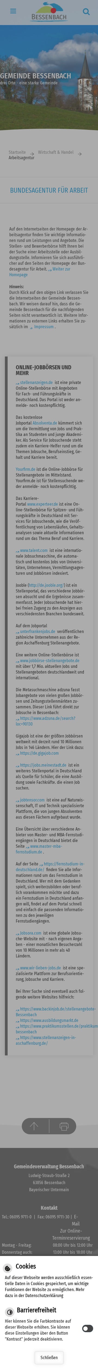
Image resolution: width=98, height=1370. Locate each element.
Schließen (49, 1358)
